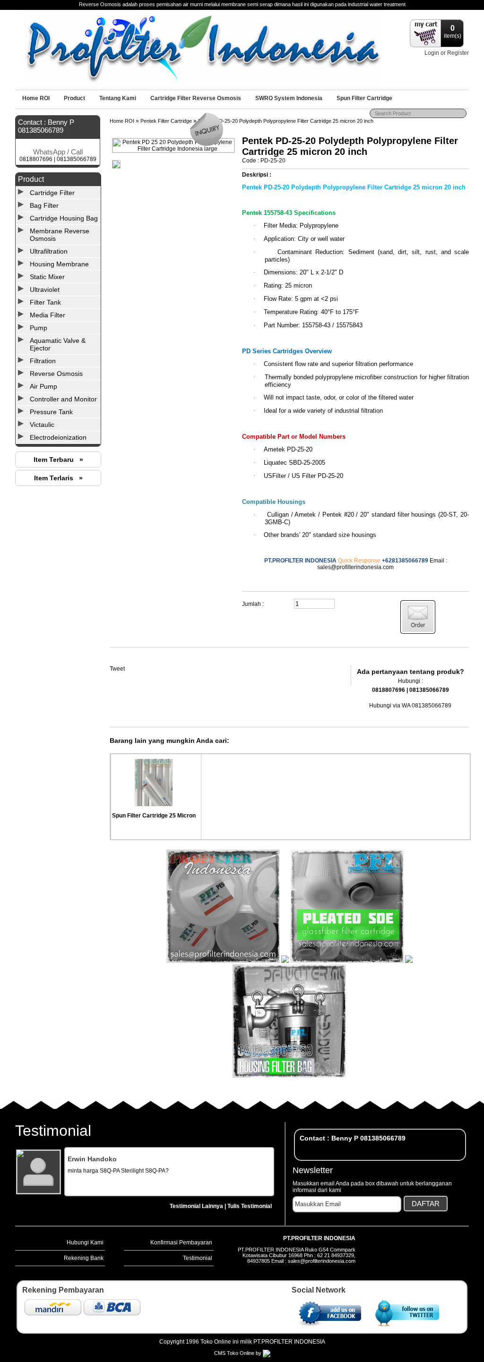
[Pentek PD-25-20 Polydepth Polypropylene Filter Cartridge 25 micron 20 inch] (173, 148)
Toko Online (240, 1353)
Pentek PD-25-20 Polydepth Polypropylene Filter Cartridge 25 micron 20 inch (285, 121)
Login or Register (446, 53)
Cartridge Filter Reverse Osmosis (195, 98)
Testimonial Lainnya (196, 1206)
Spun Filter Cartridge (364, 98)
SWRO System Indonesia (288, 98)
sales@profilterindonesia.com (355, 567)
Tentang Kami (117, 98)
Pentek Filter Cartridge (166, 121)
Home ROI (36, 98)
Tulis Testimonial (249, 1206)
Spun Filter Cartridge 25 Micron (154, 815)
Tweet (117, 668)
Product (74, 98)
